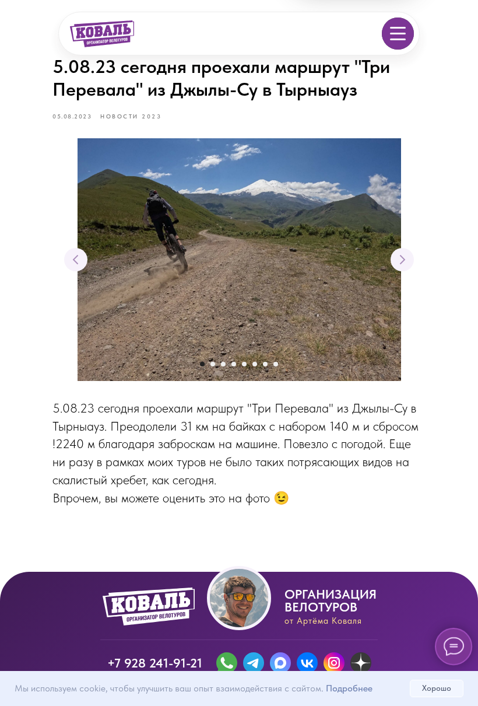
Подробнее (349, 688)
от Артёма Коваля (323, 621)
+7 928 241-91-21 (154, 662)
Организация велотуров (330, 600)
